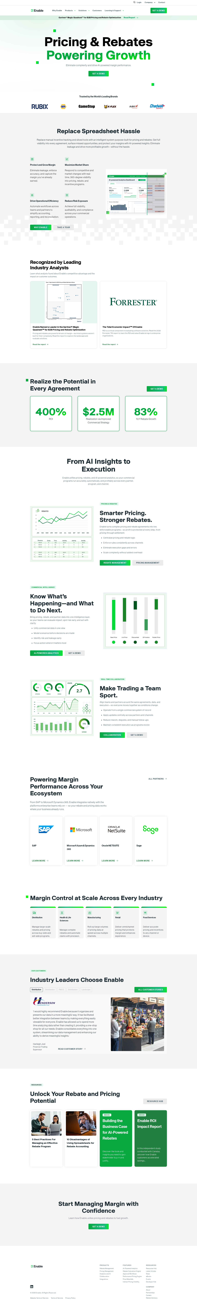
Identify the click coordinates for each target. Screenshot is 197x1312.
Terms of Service (57, 1298)
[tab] (36, 989)
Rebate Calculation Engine (132, 1271)
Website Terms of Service (39, 1298)
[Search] (135, 4)
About (148, 1290)
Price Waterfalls (128, 1279)
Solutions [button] (83, 11)
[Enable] (37, 10)
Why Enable (57, 11)
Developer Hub (151, 1282)
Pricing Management (107, 1271)
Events (148, 1279)
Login (139, 2)
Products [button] (69, 11)
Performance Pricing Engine (132, 1276)
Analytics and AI (105, 1274)
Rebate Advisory (151, 1298)
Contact (161, 2)
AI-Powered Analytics (130, 1268)
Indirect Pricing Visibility (131, 1282)
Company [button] (149, 2)
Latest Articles (151, 1271)
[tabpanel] (98, 1024)
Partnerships (150, 1293)
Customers (97, 11)
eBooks (148, 1276)
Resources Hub (151, 1268)
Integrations (104, 1279)
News (148, 1274)
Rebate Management (107, 1268)
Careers (149, 1295)
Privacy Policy (70, 1298)
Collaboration (104, 1276)
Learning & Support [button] (113, 11)
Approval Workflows (130, 1274)
